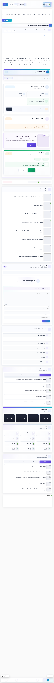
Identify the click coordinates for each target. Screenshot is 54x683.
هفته (45, 374)
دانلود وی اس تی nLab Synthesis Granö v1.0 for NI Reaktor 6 (32, 222)
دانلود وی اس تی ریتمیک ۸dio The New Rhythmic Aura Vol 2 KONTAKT (31, 256)
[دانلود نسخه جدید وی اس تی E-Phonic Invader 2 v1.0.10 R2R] (47, 240)
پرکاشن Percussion (34, 29)
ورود (9, 20)
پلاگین (33, 461)
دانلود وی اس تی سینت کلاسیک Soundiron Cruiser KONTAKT (32, 247)
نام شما (48, 306)
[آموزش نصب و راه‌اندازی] (27, 680)
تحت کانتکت (26, 29)
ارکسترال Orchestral (43, 29)
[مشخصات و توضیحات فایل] (37, 680)
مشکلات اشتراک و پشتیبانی (41, 352)
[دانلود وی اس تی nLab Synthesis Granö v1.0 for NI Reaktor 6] (47, 223)
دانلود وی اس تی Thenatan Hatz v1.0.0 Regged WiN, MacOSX (32, 213)
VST (45, 461)
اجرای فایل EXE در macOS (40, 361)
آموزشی (10, 461)
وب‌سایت (47, 314)
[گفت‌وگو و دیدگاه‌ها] (6, 680)
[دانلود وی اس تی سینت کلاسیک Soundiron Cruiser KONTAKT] (47, 248)
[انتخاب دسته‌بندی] (22, 4)
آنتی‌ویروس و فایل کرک (41, 343)
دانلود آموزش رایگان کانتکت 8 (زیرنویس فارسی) (25, 136)
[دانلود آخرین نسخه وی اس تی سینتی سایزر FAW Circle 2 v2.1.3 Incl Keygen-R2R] (47, 231)
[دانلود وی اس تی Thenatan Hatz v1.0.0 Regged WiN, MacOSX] (47, 214)
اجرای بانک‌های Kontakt (41, 357)
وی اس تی (21, 29)
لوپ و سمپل (21, 461)
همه (9, 374)
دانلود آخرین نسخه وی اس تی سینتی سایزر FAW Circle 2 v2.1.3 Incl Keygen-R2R (29, 230)
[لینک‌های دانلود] (17, 680)
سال (21, 374)
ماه (33, 374)
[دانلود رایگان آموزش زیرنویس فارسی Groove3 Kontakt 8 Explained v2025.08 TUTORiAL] (43, 140)
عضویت (4, 20)
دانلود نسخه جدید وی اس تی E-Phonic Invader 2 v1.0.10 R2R (32, 239)
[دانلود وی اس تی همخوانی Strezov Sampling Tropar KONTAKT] (47, 206)
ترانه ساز (20, 95)
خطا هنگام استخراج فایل (41, 335)
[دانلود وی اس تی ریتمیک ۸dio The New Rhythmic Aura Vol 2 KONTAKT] (47, 257)
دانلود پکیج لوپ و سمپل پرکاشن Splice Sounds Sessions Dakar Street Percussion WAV (28, 196)
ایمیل (49, 310)
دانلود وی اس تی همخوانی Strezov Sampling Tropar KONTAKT (32, 205)
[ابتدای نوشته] (48, 680)
